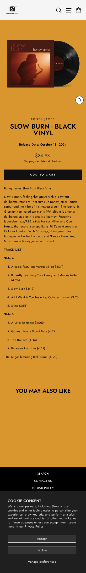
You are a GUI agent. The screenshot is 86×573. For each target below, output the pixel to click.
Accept (42, 538)
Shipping (29, 161)
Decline (42, 550)
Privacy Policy (34, 526)
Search (43, 473)
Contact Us (43, 481)
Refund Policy (43, 488)
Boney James (43, 119)
